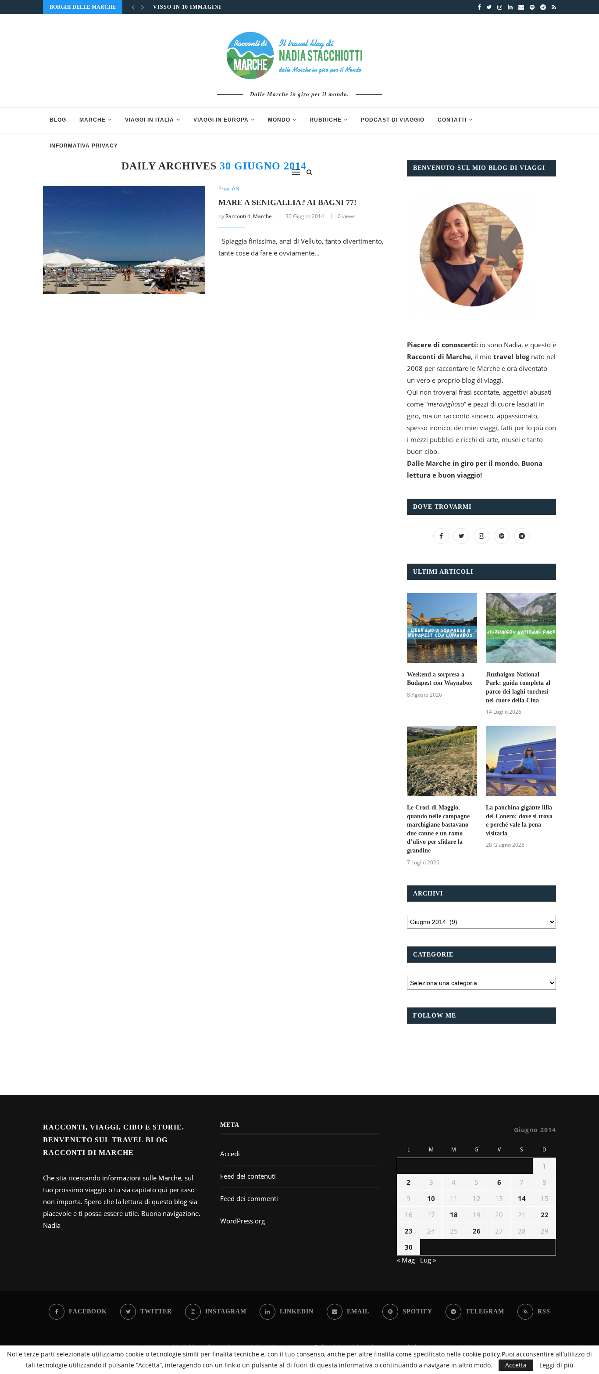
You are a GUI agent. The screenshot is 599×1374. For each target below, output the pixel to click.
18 (454, 1214)
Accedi (230, 1153)
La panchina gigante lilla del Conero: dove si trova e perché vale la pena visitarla (519, 820)
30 (409, 1247)
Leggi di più (556, 1365)
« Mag (406, 1259)
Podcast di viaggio (392, 120)
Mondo (279, 120)
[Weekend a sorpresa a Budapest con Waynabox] (442, 628)
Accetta (516, 1365)
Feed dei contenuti (248, 1176)
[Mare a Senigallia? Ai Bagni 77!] (124, 240)
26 (477, 1231)
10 (431, 1198)
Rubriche (326, 120)
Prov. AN (228, 189)
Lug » (428, 1259)
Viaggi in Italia (149, 120)
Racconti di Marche (248, 216)
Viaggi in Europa (221, 120)
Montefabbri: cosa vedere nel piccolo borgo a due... (244, 10)
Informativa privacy (84, 146)
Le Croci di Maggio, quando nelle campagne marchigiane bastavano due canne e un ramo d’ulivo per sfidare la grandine (438, 829)
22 (545, 1214)
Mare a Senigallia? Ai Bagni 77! (287, 202)
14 (522, 1198)
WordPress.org (242, 1220)
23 (409, 1231)
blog (58, 120)
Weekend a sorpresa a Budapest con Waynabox (439, 679)
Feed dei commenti (249, 1198)
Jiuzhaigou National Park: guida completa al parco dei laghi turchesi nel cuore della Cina (518, 687)
